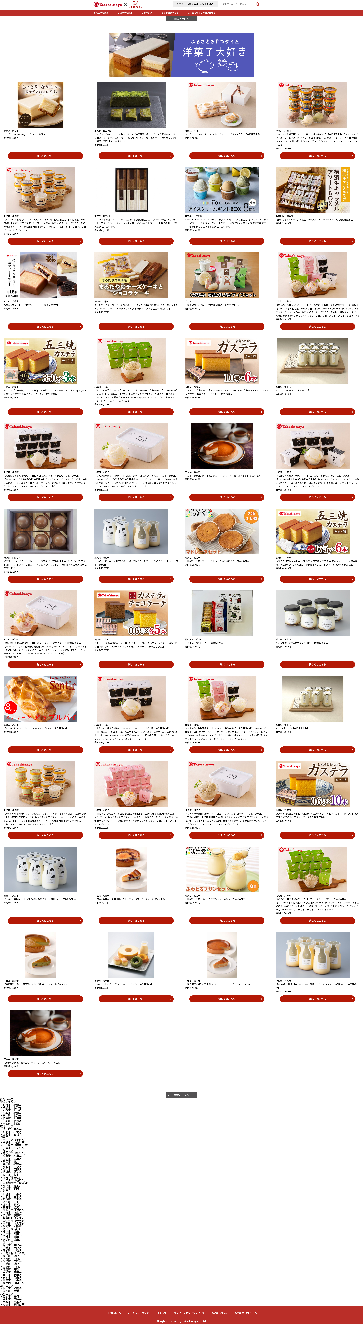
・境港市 (12, 1248)
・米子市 (12, 1245)
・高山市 (12, 1175)
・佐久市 (12, 1169)
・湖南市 (12, 1204)
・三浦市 (13, 1148)
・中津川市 (13, 1180)
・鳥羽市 (12, 1196)
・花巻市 (12, 1132)
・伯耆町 (12, 1261)
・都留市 (12, 1167)
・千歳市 (12, 1107)
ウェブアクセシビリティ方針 (189, 1313)
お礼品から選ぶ (100, 12)
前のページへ (181, 18)
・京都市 (12, 1212)
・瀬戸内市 (13, 1283)
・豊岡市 (12, 1234)
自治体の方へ (113, 1313)
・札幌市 (12, 1105)
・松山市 (12, 1288)
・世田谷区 (13, 1140)
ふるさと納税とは (170, 12)
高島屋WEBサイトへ (245, 1313)
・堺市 (11, 1229)
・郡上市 (12, 1185)
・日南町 (12, 1264)
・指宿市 (13, 1304)
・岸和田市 (13, 1223)
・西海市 (12, 1299)
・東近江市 (13, 1210)
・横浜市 (13, 1142)
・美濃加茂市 (15, 1183)
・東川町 (12, 1115)
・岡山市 (12, 1275)
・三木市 (12, 1237)
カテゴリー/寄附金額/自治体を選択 (195, 4)
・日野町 (12, 1266)
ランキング (147, 12)
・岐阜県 (12, 1172)
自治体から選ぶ (125, 12)
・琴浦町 (12, 1250)
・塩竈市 (12, 1134)
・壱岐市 (12, 1296)
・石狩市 (12, 1110)
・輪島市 (12, 1156)
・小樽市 (12, 1113)
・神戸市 (12, 1231)
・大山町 (12, 1256)
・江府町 (12, 1269)
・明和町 (12, 1202)
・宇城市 (12, 1302)
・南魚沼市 (13, 1153)
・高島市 (12, 1207)
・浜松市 (12, 1188)
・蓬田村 (12, 1129)
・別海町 (12, 1123)
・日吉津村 (13, 1253)
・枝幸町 (12, 1118)
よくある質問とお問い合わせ (201, 12)
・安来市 (12, 1272)
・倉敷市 (12, 1277)
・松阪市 (12, 1194)
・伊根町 (12, 1215)
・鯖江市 (12, 1161)
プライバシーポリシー (139, 1313)
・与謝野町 (13, 1218)
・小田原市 (15, 1145)
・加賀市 (12, 1158)
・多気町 (12, 1199)
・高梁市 (12, 1280)
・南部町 (12, 1258)
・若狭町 (12, 1164)
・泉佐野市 (13, 1221)
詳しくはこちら (45, 156)
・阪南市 (12, 1226)
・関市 (11, 1177)
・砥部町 (12, 1291)
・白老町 (12, 1121)
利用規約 (162, 1313)
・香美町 (12, 1239)
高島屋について (219, 1313)
